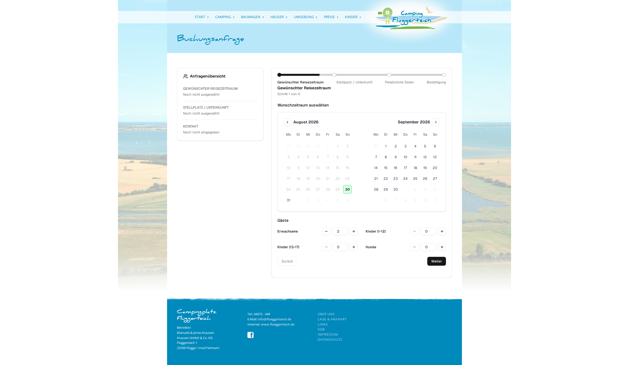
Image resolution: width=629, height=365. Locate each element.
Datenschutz (330, 339)
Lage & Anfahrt (332, 319)
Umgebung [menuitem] (304, 16)
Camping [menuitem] (223, 16)
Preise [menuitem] (329, 16)
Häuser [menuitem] (277, 16)
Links (323, 324)
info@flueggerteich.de (274, 319)
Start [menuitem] (200, 16)
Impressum (328, 334)
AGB (321, 329)
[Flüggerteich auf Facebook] (250, 337)
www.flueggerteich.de (277, 324)
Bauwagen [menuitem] (250, 16)
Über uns (326, 314)
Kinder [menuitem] (351, 16)
